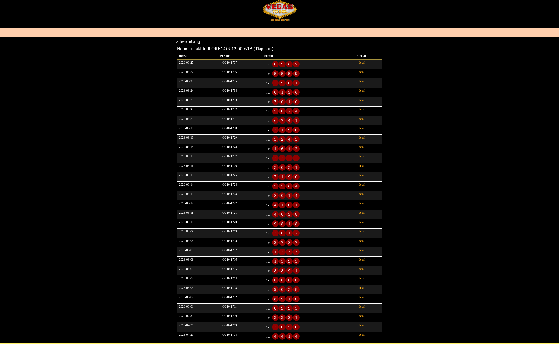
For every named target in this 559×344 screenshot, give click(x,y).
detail (362, 62)
